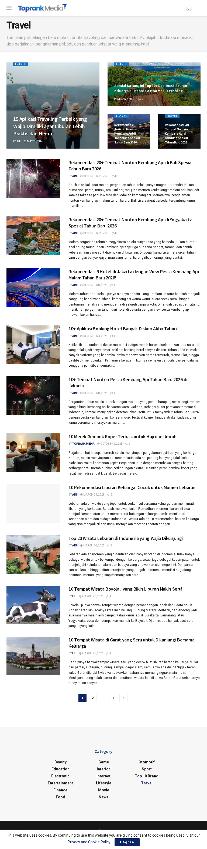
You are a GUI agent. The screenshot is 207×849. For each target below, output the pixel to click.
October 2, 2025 (111, 443)
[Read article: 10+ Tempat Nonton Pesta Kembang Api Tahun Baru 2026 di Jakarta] (33, 395)
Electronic (60, 776)
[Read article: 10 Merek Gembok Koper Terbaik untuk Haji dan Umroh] (33, 452)
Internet (103, 776)
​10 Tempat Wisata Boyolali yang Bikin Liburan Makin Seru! (125, 589)
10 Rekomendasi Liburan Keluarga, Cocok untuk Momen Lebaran (131, 487)
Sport (147, 769)
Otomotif (147, 762)
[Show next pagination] (123, 698)
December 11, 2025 (96, 176)
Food (60, 797)
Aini (75, 176)
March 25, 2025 (94, 494)
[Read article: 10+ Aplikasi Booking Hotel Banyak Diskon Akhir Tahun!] (33, 344)
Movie (103, 790)
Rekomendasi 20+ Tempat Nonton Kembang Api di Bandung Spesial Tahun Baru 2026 (177, 133)
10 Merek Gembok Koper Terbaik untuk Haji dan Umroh (122, 436)
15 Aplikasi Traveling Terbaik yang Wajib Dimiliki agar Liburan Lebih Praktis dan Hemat (50, 126)
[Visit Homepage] (42, 8)
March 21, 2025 (93, 596)
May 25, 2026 (35, 141)
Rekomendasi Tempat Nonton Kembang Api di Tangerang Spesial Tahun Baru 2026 (127, 133)
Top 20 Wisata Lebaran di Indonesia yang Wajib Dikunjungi (126, 538)
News (103, 797)
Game (103, 762)
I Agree (127, 842)
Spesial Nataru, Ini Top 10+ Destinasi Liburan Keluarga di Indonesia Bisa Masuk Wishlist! (150, 88)
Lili (19, 141)
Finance (60, 790)
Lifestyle (103, 783)
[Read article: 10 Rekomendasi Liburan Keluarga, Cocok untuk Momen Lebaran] (33, 503)
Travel (20, 64)
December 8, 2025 (95, 285)
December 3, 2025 (95, 336)
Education (60, 769)
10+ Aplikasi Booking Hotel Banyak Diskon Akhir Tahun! (123, 328)
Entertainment (60, 783)
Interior (103, 769)
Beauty (60, 762)
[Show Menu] (9, 8)
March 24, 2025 (94, 545)
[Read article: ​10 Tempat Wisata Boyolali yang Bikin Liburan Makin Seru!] (33, 605)
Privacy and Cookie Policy (89, 842)
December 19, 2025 (130, 98)
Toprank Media (83, 443)
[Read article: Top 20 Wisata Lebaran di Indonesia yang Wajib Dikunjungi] (33, 554)
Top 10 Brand (146, 776)
